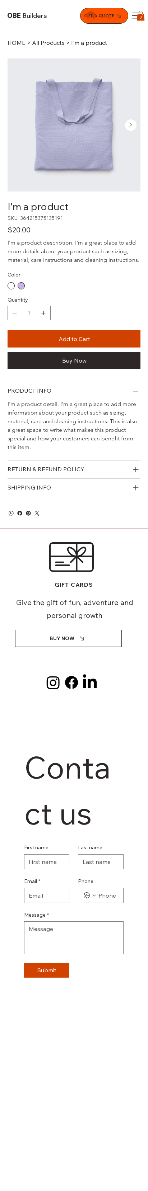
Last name (90, 847)
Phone (85, 881)
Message (36, 915)
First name (36, 847)
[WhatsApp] (11, 513)
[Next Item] (131, 125)
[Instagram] (53, 682)
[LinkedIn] (89, 682)
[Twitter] (37, 513)
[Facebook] (19, 513)
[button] (141, 15)
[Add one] (43, 313)
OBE (27, 15)
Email (32, 881)
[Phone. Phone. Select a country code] (90, 895)
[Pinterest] (28, 513)
